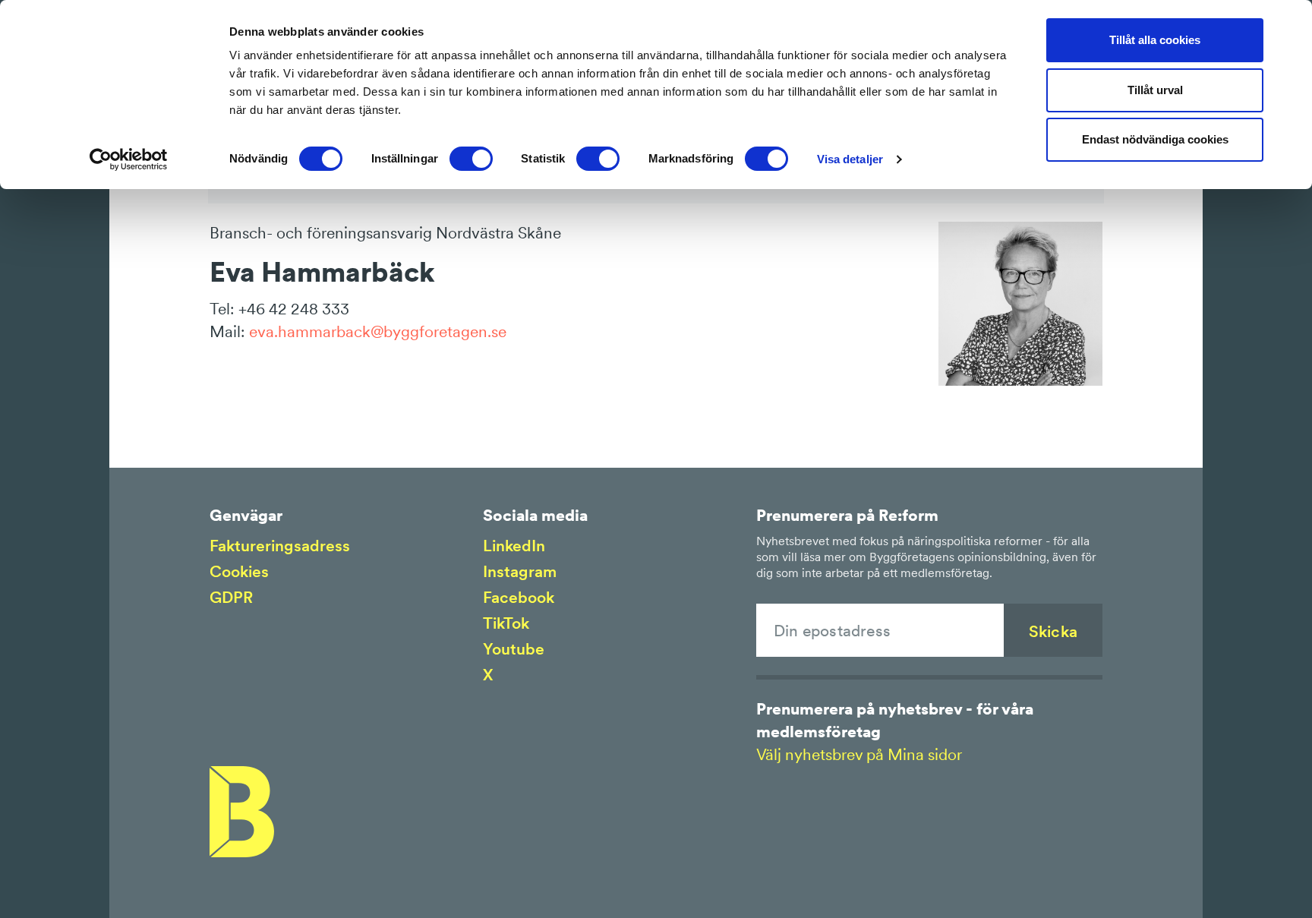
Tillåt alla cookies (1154, 39)
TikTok (506, 623)
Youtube (513, 649)
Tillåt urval (1155, 90)
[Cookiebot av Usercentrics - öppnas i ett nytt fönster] (128, 159)
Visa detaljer (850, 159)
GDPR (231, 597)
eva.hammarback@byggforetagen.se (377, 331)
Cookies (239, 571)
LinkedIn (514, 545)
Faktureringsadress (280, 545)
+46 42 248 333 (293, 308)
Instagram (520, 571)
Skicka (1053, 631)
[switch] (471, 159)
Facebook (518, 597)
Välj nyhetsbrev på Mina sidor (859, 754)
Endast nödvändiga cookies (1155, 139)
